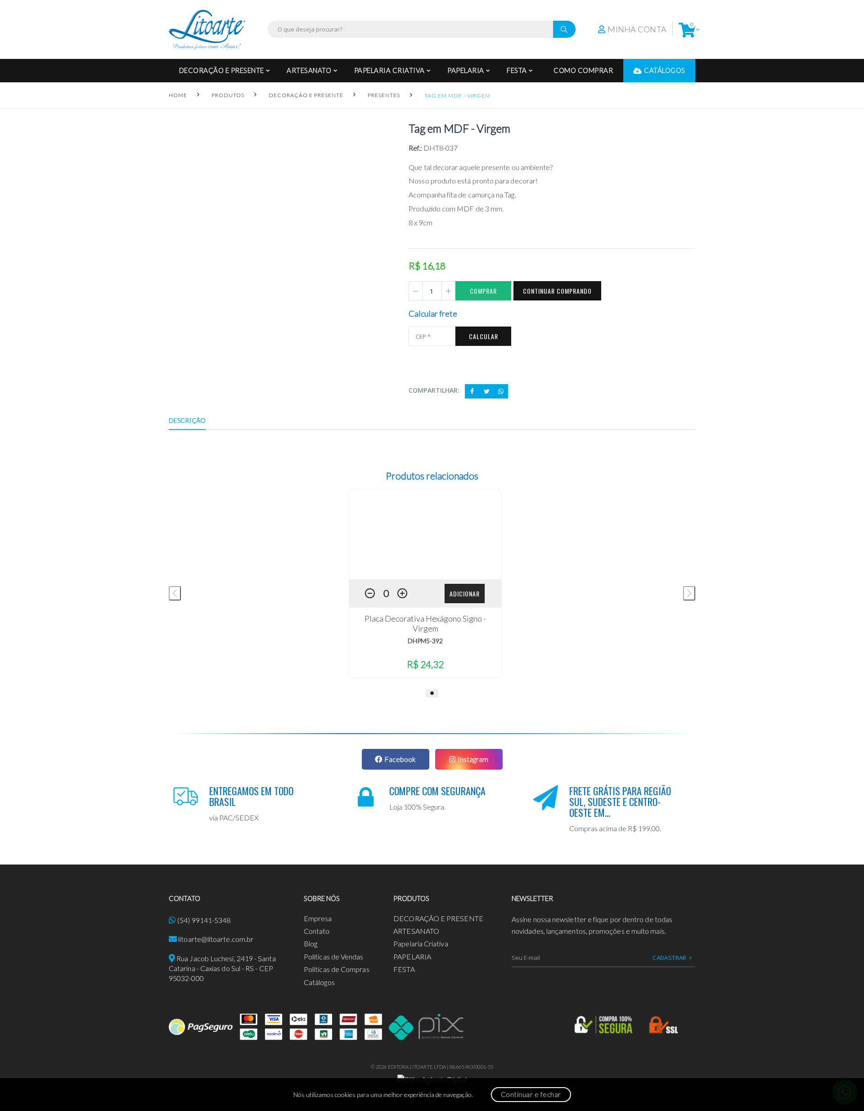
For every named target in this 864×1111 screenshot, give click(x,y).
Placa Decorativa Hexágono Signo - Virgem (425, 624)
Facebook (400, 759)
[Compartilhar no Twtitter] (486, 391)
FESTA (517, 70)
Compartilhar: (434, 390)
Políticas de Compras (336, 969)
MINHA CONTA (637, 29)
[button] (687, 29)
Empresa (318, 918)
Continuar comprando (557, 291)
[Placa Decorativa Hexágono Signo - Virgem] (425, 534)
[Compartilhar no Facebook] (472, 391)
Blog (310, 943)
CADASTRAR (669, 958)
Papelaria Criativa (389, 70)
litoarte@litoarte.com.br (215, 939)
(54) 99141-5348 (203, 920)
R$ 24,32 (425, 664)
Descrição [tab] (187, 420)
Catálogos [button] (664, 70)
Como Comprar (583, 70)
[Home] (207, 29)
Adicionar (465, 593)
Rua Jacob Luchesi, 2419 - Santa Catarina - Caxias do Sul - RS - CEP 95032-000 (222, 968)
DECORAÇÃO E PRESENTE (221, 70)
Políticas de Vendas (334, 956)
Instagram (473, 759)
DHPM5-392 (425, 641)
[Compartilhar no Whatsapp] (501, 391)
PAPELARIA (465, 70)
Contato (317, 931)
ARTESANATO (309, 70)
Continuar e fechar (531, 1094)
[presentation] (175, 593)
